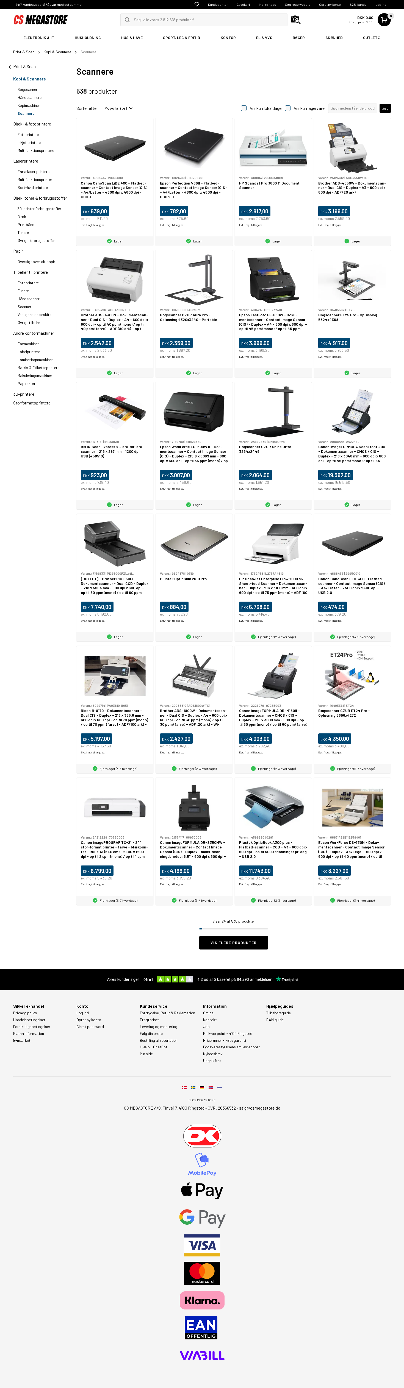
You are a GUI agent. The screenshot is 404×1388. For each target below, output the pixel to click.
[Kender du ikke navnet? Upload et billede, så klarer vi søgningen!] (296, 20)
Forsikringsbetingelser (31, 1026)
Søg (385, 108)
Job (206, 1026)
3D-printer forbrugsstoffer (39, 208)
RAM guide (275, 1020)
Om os (208, 1013)
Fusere (23, 290)
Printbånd (26, 224)
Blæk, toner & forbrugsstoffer (40, 197)
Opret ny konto (330, 4)
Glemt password (90, 1026)
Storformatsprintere (32, 402)
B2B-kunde (358, 4)
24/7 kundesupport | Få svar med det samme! (48, 4)
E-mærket (22, 1040)
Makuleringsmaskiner (35, 375)
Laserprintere (25, 160)
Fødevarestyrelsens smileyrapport (231, 1047)
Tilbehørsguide (278, 1013)
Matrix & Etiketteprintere (38, 367)
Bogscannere (28, 89)
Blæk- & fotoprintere (32, 123)
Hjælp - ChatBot (153, 1047)
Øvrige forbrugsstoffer (36, 240)
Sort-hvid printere (33, 187)
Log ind (380, 4)
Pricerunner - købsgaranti (224, 1040)
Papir (18, 250)
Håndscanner (29, 298)
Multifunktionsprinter (35, 179)
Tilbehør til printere (30, 272)
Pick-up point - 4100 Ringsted (227, 1033)
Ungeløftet (212, 1061)
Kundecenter (218, 4)
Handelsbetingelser (29, 1020)
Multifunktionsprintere (36, 150)
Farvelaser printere (33, 171)
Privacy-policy (25, 1013)
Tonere (23, 232)
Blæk (22, 216)
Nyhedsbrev (213, 1054)
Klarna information (28, 1033)
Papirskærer (28, 383)
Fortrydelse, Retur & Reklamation (167, 1013)
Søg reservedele (297, 4)
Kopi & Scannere (29, 78)
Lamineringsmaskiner (35, 359)
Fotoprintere (28, 134)
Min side (146, 1054)
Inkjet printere (29, 142)
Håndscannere (29, 97)
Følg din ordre (151, 1033)
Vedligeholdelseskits (34, 314)
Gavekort (243, 4)
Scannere (26, 113)
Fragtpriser (149, 1020)
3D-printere (23, 393)
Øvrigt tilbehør (30, 322)
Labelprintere (29, 351)
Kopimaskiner (29, 105)
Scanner (24, 306)
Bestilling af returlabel (158, 1040)
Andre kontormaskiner (33, 333)
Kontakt (210, 1020)
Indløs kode (267, 4)
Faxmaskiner (28, 343)
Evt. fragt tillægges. (93, 225)
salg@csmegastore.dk (259, 1107)
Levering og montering (158, 1026)
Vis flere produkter (234, 942)
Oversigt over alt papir (36, 261)
